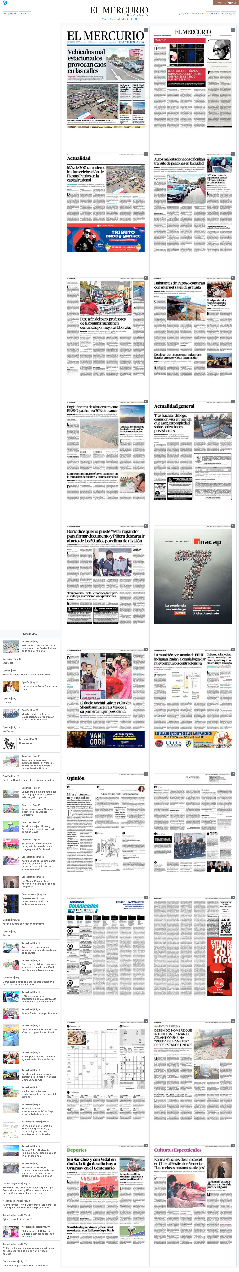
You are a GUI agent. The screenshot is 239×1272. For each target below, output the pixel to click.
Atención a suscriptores (192, 13)
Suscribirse (213, 13)
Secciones (11, 13)
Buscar (25, 13)
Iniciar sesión (228, 13)
